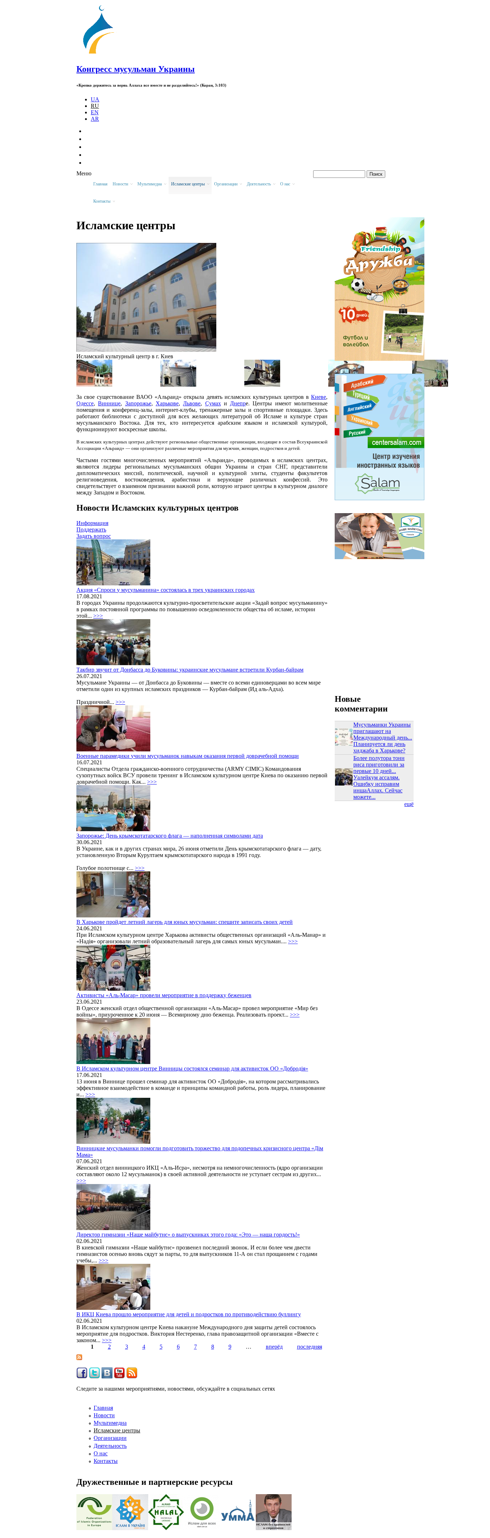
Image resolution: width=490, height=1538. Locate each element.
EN (95, 112)
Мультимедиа (110, 1423)
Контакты (106, 1461)
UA (95, 99)
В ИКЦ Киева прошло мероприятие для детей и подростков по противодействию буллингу (188, 1314)
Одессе (85, 403)
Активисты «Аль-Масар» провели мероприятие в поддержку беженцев (163, 995)
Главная (100, 184)
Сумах (213, 403)
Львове (192, 403)
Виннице (109, 403)
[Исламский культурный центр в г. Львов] (262, 385)
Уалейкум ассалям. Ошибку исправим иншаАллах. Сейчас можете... (377, 787)
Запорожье (138, 403)
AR (95, 119)
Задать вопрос (93, 536)
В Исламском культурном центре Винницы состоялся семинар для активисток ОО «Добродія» (192, 1068)
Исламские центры (117, 1430)
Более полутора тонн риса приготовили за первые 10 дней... (379, 764)
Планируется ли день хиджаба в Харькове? (379, 747)
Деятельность (110, 1446)
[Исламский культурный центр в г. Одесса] (94, 385)
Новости (104, 1415)
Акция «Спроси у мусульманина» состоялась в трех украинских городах (165, 590)
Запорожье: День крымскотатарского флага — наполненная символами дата (169, 836)
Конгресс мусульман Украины (135, 69)
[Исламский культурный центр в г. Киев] (146, 350)
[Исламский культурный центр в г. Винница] (178, 385)
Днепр (238, 403)
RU (95, 106)
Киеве (318, 397)
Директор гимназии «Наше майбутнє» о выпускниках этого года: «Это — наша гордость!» (188, 1234)
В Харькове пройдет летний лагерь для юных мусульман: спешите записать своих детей (184, 922)
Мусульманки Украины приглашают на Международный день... (382, 731)
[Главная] (101, 54)
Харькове (167, 403)
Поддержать (91, 529)
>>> (98, 616)
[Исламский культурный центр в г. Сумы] (430, 385)
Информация (92, 523)
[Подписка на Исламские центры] (79, 1358)
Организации (110, 1438)
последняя (309, 1347)
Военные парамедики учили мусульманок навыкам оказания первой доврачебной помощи (187, 756)
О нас (101, 1453)
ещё (409, 804)
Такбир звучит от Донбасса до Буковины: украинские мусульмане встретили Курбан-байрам (189, 670)
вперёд (274, 1347)
